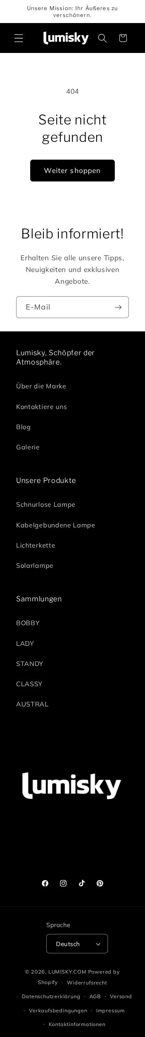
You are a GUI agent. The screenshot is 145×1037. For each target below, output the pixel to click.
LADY (25, 643)
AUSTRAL (32, 704)
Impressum (110, 1010)
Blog (23, 427)
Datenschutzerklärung (51, 996)
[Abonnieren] (118, 307)
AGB (95, 996)
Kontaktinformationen (77, 1024)
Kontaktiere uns (41, 407)
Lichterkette (35, 545)
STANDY (30, 664)
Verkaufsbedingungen (58, 1010)
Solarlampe (35, 565)
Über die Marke (41, 386)
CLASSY (29, 684)
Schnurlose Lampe (46, 504)
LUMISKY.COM (67, 971)
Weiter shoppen (72, 170)
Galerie (28, 447)
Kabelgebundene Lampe (55, 525)
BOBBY (27, 623)
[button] (18, 38)
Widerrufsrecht (87, 982)
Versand (121, 996)
